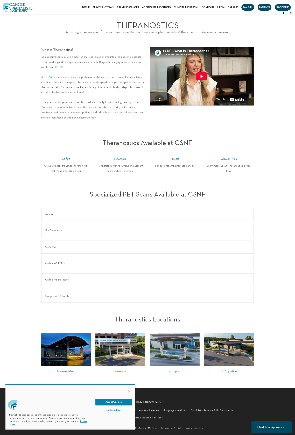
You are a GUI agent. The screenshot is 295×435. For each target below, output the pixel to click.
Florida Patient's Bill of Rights (147, 418)
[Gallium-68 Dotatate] (147, 279)
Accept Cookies (114, 402)
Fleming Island (66, 371)
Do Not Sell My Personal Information (187, 428)
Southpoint (174, 371)
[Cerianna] (147, 247)
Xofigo (66, 159)
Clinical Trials (229, 159)
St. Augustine (229, 371)
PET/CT (49, 77)
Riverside (120, 371)
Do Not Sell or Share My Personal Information (149, 428)
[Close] (129, 391)
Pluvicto (175, 159)
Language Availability (175, 410)
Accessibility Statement (147, 410)
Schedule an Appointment (271, 427)
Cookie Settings (114, 410)
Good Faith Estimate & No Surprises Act (212, 410)
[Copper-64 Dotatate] (147, 296)
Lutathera (120, 159)
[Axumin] (147, 214)
